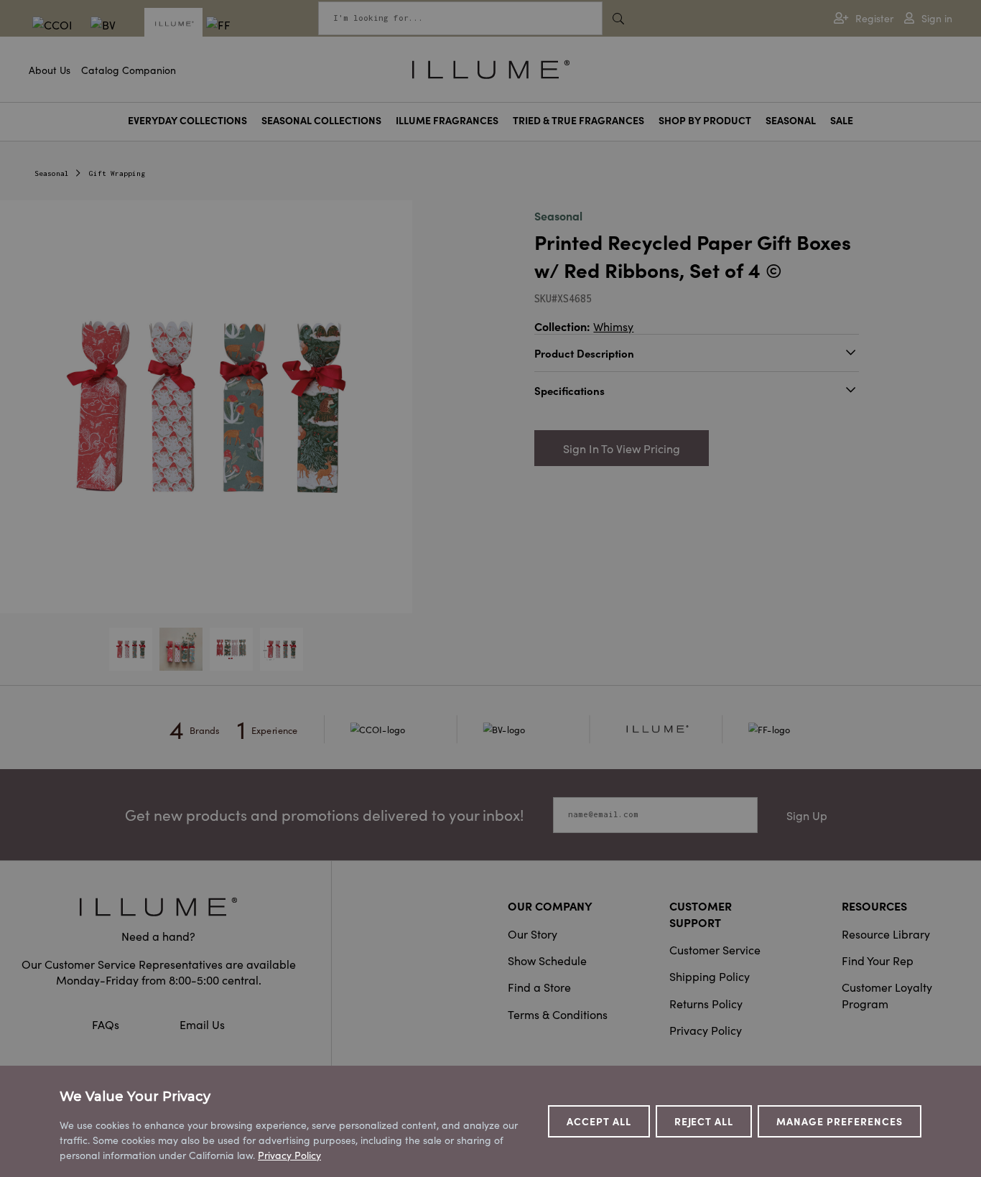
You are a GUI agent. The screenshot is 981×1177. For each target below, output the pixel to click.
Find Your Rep (877, 960)
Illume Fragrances (447, 120)
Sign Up (806, 815)
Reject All (704, 1121)
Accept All (599, 1121)
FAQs (107, 1024)
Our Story (532, 933)
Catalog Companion (128, 69)
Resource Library (886, 933)
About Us (49, 69)
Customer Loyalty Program (887, 994)
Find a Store (539, 987)
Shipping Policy (709, 976)
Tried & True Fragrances (578, 120)
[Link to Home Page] (490, 67)
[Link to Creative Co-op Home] (158, 906)
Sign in (936, 18)
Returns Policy (706, 1003)
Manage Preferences (839, 1121)
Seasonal (791, 120)
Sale (841, 120)
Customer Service (715, 949)
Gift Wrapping (117, 173)
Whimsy (613, 326)
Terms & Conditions (558, 1014)
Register (874, 18)
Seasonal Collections (321, 120)
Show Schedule (547, 960)
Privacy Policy (705, 1030)
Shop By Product (705, 120)
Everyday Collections (187, 120)
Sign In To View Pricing (621, 448)
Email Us (202, 1024)
